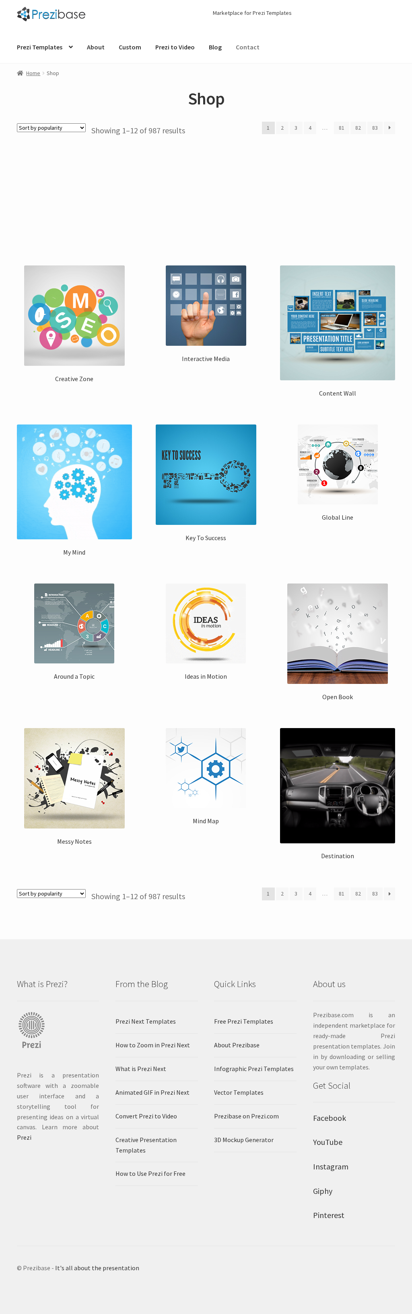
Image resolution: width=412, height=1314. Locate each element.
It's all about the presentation (97, 1268)
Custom (130, 47)
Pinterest (328, 1215)
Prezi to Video (175, 47)
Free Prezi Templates (243, 1021)
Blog (215, 47)
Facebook (329, 1118)
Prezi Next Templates (145, 1021)
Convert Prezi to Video (146, 1116)
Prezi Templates (39, 47)
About (96, 47)
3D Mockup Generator (244, 1140)
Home (33, 73)
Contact (248, 47)
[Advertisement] (206, 196)
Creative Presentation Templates (146, 1145)
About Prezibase (237, 1045)
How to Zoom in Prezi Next (152, 1045)
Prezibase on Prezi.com (246, 1116)
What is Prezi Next (140, 1069)
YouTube (327, 1142)
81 (341, 127)
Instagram (330, 1166)
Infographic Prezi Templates (254, 1069)
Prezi (24, 1137)
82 (358, 127)
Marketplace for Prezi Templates (252, 12)
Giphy (322, 1191)
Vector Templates (239, 1092)
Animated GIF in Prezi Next (152, 1092)
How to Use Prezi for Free (150, 1173)
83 (375, 127)
